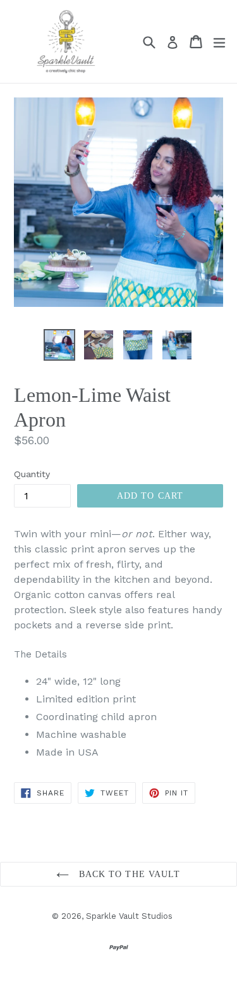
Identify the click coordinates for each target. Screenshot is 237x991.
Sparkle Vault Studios (129, 916)
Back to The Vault (127, 874)
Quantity (32, 474)
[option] (59, 345)
